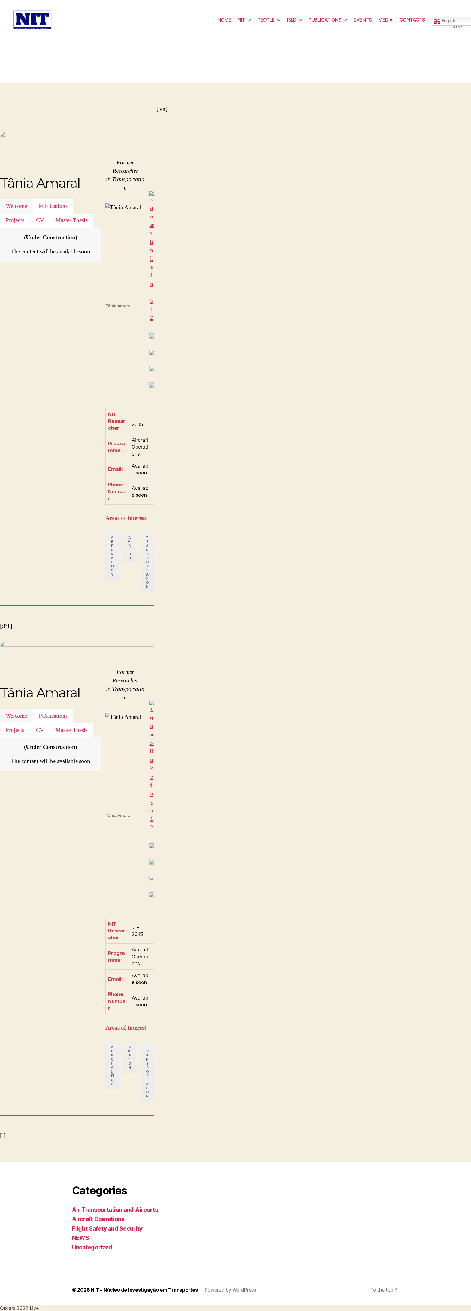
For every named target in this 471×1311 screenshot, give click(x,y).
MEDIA (385, 20)
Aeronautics (112, 555)
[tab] (16, 206)
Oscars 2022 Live (19, 1308)
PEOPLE (266, 20)
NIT (241, 20)
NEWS (80, 1237)
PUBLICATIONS (325, 20)
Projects (15, 220)
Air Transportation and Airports (115, 1209)
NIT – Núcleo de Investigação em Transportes (144, 1290)
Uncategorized (92, 1247)
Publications (53, 206)
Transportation (147, 562)
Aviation (129, 547)
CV (40, 220)
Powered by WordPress (230, 1290)
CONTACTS (412, 20)
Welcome (16, 206)
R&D (292, 20)
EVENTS (363, 20)
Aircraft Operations (98, 1219)
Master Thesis (72, 220)
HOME (224, 20)
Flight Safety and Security (107, 1228)
